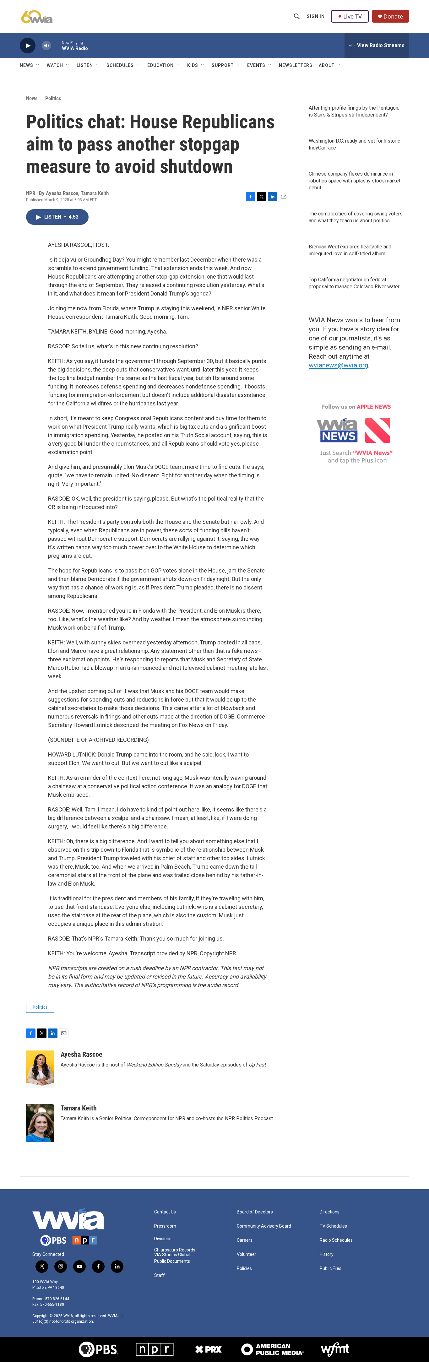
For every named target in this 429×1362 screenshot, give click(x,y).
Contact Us (165, 1212)
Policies (244, 1268)
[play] (28, 45)
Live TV (352, 16)
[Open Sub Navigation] (38, 65)
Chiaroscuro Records (174, 1250)
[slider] (56, 45)
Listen (85, 65)
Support (223, 65)
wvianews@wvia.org (338, 365)
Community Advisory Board (264, 1226)
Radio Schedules (336, 1240)
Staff (159, 1275)
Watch (55, 65)
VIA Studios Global (172, 1254)
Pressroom (165, 1226)
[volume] (46, 46)
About (326, 65)
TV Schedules (333, 1226)
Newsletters (295, 65)
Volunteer (246, 1254)
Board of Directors (255, 1212)
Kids (192, 65)
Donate (393, 16)
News (26, 65)
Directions (329, 1212)
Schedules (120, 65)
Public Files (330, 1268)
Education (160, 65)
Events (256, 65)
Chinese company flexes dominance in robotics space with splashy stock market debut (354, 181)
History (327, 1254)
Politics (53, 98)
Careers (245, 1240)
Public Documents (172, 1261)
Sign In (316, 16)
